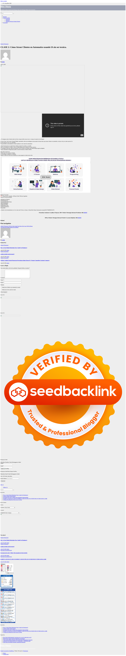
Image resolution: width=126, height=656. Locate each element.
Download (5, 22)
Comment (3, 277)
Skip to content (4, 1)
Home (4, 653)
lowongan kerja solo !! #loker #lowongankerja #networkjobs (15, 497)
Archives (2, 507)
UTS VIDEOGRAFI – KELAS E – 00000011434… (7, 602)
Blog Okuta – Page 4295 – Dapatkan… (7, 611)
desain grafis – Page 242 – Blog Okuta (7, 592)
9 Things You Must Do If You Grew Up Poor (12, 499)
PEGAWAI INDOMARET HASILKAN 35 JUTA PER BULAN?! (17, 637)
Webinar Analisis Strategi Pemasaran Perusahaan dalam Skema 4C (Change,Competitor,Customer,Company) (25, 260)
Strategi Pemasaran (4, 44)
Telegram (8, 20)
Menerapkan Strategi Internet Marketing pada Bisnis (14, 638)
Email (2, 282)
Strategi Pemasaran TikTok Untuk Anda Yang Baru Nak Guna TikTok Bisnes (17, 226)
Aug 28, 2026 (3, 542)
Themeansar (25, 650)
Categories (3, 512)
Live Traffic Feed (8, 589)
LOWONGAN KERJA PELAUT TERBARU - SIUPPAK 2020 (16, 641)
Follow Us (2, 484)
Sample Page (6, 654)
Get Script (3, 622)
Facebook (8, 19)
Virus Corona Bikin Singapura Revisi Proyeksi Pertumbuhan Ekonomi (17, 639)
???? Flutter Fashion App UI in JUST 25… (8, 598)
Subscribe (3, 481)
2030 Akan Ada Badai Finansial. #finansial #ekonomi (14, 642)
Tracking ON (11, 622)
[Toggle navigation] (1, 12)
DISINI (85, 212)
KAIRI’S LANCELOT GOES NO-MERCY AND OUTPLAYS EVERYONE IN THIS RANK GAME (25, 498)
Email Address (4, 478)
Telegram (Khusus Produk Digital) (13, 21)
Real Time (7, 622)
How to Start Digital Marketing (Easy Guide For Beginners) (14, 247)
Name (2, 280)
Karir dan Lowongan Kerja (6, 550)
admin (3, 61)
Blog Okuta (6, 6)
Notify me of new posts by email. (9, 289)
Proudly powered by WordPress (7, 650)
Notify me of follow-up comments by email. (11, 287)
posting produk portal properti (7, 254)
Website (2, 284)
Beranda (5, 16)
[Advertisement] (63, 33)
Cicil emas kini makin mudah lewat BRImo (9, 227)
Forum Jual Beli (6, 18)
